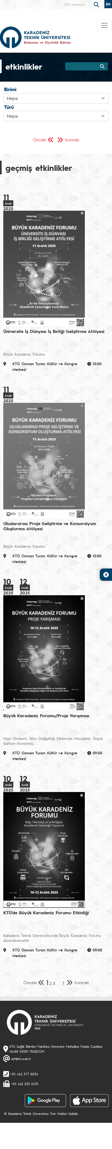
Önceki (39, 139)
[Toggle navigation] (104, 25)
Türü (9, 107)
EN (108, 4)
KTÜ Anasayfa (75, 4)
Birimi (10, 89)
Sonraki (72, 139)
